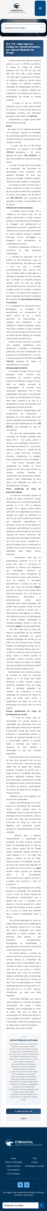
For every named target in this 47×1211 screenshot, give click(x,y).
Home (23, 1118)
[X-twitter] (26, 1185)
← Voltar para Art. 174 (23, 1111)
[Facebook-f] (20, 1185)
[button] (40, 8)
